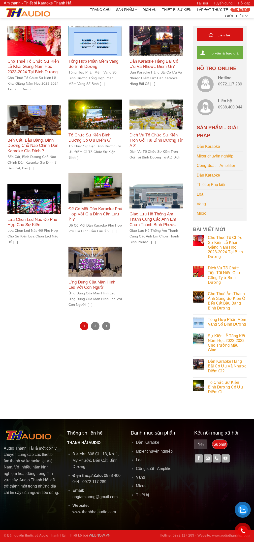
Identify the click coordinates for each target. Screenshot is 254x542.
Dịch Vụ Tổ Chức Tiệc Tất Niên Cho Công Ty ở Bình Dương (224, 275)
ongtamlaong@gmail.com (95, 497)
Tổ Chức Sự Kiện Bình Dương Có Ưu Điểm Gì (225, 387)
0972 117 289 (94, 482)
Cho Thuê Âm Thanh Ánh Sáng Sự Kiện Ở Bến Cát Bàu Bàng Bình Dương (227, 301)
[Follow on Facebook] (199, 458)
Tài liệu (202, 3)
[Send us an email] (208, 458)
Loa (200, 194)
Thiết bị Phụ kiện (211, 184)
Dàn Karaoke (208, 146)
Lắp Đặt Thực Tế (212, 10)
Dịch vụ (149, 10)
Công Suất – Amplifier (216, 165)
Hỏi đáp (244, 3)
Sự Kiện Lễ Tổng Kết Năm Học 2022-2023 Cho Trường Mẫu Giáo (226, 343)
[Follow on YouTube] (226, 458)
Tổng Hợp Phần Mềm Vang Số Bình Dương (227, 321)
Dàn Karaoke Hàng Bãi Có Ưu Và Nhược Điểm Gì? (227, 366)
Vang (201, 204)
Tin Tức (240, 10)
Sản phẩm (125, 10)
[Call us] (217, 458)
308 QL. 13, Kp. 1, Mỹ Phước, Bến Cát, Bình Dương (95, 460)
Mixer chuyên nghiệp (215, 156)
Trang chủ (100, 10)
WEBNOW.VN (99, 535)
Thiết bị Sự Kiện (176, 10)
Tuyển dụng (223, 3)
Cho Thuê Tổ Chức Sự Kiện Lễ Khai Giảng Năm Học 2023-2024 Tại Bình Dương (225, 247)
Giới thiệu (234, 16)
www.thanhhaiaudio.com (94, 512)
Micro (201, 213)
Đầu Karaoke (208, 175)
